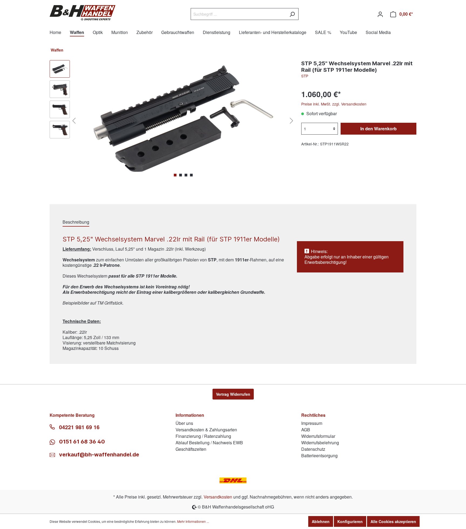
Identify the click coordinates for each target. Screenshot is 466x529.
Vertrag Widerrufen (233, 394)
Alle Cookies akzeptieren (393, 521)
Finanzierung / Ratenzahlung (203, 436)
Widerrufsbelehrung (320, 442)
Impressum (311, 423)
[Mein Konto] (380, 14)
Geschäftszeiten (191, 449)
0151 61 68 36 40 (81, 441)
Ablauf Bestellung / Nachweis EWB (209, 442)
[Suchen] (292, 14)
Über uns (184, 423)
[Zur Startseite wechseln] (82, 13)
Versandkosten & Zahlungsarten (206, 429)
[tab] (76, 222)
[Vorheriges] (74, 120)
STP (304, 76)
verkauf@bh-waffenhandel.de (99, 454)
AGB (305, 429)
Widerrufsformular (318, 436)
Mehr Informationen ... (193, 521)
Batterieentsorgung (319, 455)
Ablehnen (321, 521)
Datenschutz (313, 449)
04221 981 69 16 (79, 427)
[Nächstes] (291, 120)
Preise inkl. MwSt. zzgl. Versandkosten (333, 104)
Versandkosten (218, 497)
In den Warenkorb (378, 128)
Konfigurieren (350, 521)
